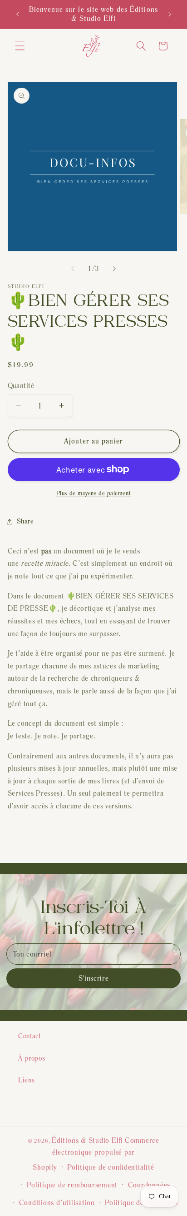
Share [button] (25, 521)
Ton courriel (32, 954)
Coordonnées (149, 1185)
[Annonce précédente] (18, 14)
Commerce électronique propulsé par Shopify (96, 1153)
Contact (29, 1036)
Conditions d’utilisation (57, 1202)
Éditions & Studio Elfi (87, 1140)
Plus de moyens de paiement (93, 493)
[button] (20, 46)
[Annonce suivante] (170, 14)
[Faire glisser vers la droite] (114, 269)
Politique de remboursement (72, 1185)
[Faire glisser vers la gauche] (73, 269)
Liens (26, 1080)
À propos (31, 1058)
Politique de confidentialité (110, 1167)
